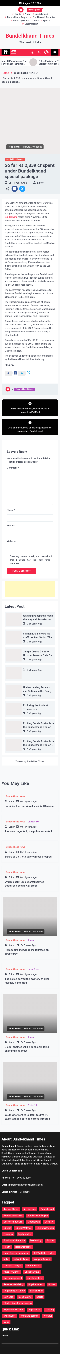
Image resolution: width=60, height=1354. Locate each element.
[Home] (6, 52)
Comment (13, 467)
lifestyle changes (12, 1265)
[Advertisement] (30, 589)
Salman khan (36, 1290)
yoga (27, 14)
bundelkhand (41, 14)
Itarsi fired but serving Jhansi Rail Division (29, 806)
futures (50, 1240)
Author (12, 945)
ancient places (11, 1209)
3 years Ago (36, 695)
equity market (31, 24)
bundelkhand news (13, 1215)
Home (5, 1335)
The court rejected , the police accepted (28, 831)
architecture (30, 1209)
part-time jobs (34, 1278)
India (36, 20)
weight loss (10, 1316)
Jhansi (31, 940)
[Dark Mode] (32, 52)
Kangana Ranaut (42, 1259)
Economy (8, 1234)
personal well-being (13, 1284)
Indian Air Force (21, 1259)
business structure (13, 1221)
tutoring (50, 1309)
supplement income (14, 1309)
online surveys (32, 1272)
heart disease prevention (16, 1253)
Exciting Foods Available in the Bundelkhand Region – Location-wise (38, 727)
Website (11, 541)
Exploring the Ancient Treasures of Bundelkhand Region (35, 709)
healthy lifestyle (23, 1247)
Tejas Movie (34, 1309)
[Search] (39, 52)
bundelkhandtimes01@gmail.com (26, 1184)
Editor (40, 182)
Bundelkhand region (17, 17)
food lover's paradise (43, 17)
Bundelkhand (11, 217)
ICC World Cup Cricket (44, 1253)
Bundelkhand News (14, 159)
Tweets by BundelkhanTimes (30, 761)
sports (46, 20)
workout (48, 1316)
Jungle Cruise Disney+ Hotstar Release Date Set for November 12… (38, 655)
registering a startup (14, 1290)
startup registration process (18, 1303)
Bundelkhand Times (30, 36)
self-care (8, 1297)
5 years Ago (36, 623)
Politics (51, 1284)
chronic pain (34, 1221)
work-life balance (29, 1316)
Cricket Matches (24, 1228)
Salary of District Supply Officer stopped (28, 856)
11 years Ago (19, 182)
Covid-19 (32, 1105)
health (17, 14)
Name (11, 510)
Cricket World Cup (45, 1228)
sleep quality (24, 1297)
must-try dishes (21, 20)
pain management (13, 1278)
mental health (33, 1265)
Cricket (7, 1228)
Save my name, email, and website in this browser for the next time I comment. (31, 560)
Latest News (34, 821)
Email (10, 525)
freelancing (35, 1240)
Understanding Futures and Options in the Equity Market (37, 691)
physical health (35, 1284)
